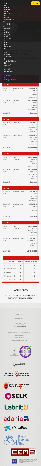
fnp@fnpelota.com (21, 326)
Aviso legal (19, 339)
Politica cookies (19, 335)
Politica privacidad (19, 337)
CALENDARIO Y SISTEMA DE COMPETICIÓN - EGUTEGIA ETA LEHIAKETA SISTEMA (20, 297)
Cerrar (35, 3)
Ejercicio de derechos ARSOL (19, 340)
